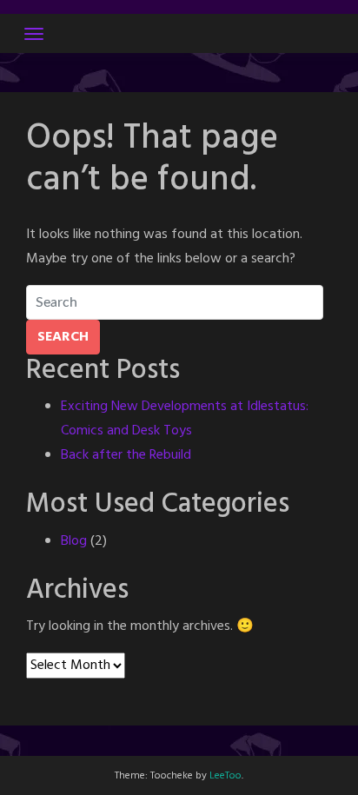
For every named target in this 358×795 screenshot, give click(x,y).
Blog (74, 541)
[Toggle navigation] (34, 34)
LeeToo (225, 776)
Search (63, 337)
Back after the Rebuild (126, 455)
